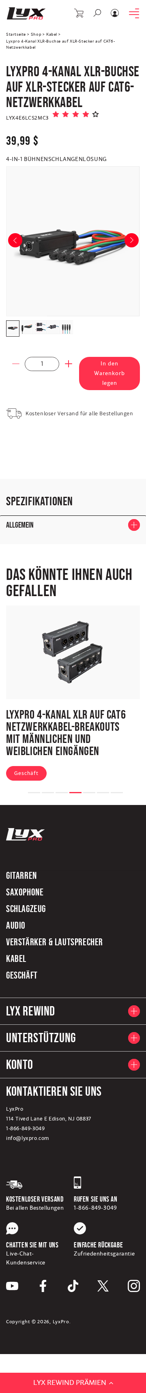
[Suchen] (97, 13)
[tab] (34, 792)
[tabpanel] (73, 695)
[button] (79, 13)
